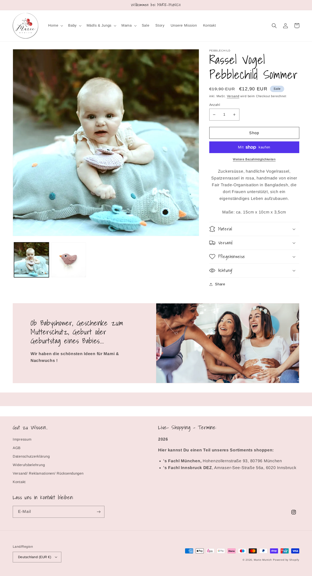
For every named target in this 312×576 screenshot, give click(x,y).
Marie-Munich (263, 559)
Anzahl (214, 105)
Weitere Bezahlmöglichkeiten (254, 159)
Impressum (22, 439)
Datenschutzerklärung (31, 456)
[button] (55, 25)
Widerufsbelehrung (29, 465)
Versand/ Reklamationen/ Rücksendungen (48, 473)
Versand (233, 96)
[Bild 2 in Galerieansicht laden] (68, 259)
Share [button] (220, 284)
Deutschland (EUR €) (34, 557)
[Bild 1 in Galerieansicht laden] (31, 259)
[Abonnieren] (98, 512)
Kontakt (19, 482)
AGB (17, 448)
